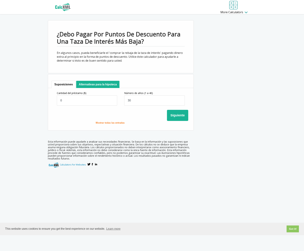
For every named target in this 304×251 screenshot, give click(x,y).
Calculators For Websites (73, 164)
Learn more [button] (113, 228)
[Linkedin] (96, 164)
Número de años (138, 93)
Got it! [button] (293, 228)
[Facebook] (92, 164)
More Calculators (232, 12)
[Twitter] (89, 164)
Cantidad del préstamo (71, 93)
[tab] (64, 84)
